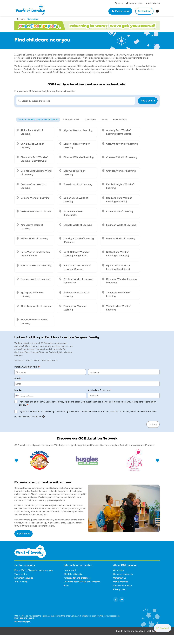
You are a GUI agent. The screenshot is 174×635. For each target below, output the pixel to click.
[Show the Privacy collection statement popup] (43, 416)
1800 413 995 (20, 525)
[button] (16, 460)
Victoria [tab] (104, 119)
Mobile (18, 390)
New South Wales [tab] (71, 119)
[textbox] (77, 100)
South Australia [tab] (120, 119)
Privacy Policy (63, 401)
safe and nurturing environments (126, 58)
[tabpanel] (87, 227)
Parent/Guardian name (27, 366)
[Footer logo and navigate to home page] (30, 551)
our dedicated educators (98, 58)
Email (17, 378)
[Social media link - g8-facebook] (115, 599)
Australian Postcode (99, 390)
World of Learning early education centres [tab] (38, 119)
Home (22, 19)
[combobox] (75, 101)
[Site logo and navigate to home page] (46, 9)
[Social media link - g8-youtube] (121, 599)
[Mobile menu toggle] (158, 11)
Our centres (32, 19)
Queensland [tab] (90, 119)
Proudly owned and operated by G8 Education (138, 631)
